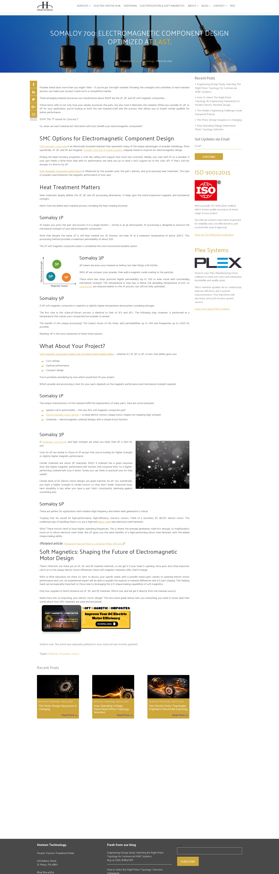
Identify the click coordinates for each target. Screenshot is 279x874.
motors (75, 653)
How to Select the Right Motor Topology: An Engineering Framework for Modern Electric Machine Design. (217, 101)
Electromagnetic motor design (62, 414)
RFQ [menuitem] (232, 5)
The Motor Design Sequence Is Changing (219, 119)
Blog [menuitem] (205, 5)
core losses (85, 286)
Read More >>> (69, 715)
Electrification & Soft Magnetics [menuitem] (162, 5)
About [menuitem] (192, 5)
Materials (53, 653)
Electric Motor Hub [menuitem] (107, 5)
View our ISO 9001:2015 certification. (214, 234)
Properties (65, 653)
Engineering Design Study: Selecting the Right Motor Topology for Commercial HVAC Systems (218, 88)
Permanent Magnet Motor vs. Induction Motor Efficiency (93, 543)
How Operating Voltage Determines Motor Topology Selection (215, 127)
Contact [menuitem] (219, 5)
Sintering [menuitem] (130, 5)
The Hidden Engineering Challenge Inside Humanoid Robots (218, 112)
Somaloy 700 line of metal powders (102, 150)
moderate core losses (54, 441)
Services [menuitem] (82, 5)
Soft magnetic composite (53, 146)
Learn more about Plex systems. (212, 308)
